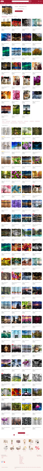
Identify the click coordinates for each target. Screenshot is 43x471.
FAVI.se (33, 467)
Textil (18, 444)
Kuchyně (37, 444)
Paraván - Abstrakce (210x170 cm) (5, 101)
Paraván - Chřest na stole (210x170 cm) (16, 43)
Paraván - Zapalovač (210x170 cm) (5, 72)
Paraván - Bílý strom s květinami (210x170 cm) (6, 137)
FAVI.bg (38, 467)
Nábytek (6, 444)
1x (25, 194)
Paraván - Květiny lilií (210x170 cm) (37, 427)
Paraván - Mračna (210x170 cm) (5, 43)
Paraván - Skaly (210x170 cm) (36, 398)
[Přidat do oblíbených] (9, 18)
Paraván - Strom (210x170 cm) (36, 137)
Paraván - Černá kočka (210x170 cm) (37, 72)
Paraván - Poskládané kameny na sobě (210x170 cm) (18, 311)
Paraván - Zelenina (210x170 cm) (5, 398)
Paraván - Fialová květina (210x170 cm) (6, 427)
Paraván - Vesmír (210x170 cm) (36, 101)
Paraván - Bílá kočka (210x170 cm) (37, 195)
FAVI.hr (29, 467)
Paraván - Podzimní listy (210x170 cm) (16, 282)
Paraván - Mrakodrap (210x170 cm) (16, 369)
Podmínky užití (21, 462)
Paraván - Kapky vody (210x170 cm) (26, 427)
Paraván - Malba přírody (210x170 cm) (16, 72)
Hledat (30, 1)
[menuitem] (1, 3)
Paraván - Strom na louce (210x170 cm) (26, 137)
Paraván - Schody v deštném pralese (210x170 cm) (18, 137)
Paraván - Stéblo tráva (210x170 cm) (5, 340)
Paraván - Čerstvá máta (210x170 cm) (16, 166)
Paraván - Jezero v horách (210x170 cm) (37, 224)
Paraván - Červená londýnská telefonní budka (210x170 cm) (19, 253)
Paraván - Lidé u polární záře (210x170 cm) (27, 72)
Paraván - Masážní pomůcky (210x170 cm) (27, 311)
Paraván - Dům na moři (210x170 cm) (16, 340)
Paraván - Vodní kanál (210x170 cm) (37, 340)
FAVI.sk (21, 467)
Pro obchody (20, 460)
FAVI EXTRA (20, 461)
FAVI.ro (25, 467)
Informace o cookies (21, 463)
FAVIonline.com (3, 467)
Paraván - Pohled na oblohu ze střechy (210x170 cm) (28, 224)
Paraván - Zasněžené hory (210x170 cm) (6, 311)
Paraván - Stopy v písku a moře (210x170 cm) (6, 166)
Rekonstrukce (31, 444)
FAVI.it (31, 467)
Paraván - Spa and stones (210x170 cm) (37, 166)
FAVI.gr (40, 467)
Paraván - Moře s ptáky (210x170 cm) (26, 43)
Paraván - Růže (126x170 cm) (15, 101)
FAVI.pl (23, 467)
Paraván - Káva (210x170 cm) (4, 224)
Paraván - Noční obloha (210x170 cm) (26, 195)
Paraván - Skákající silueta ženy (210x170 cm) (27, 398)
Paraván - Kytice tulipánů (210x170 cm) (26, 369)
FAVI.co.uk (35, 467)
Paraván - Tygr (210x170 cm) (4, 282)
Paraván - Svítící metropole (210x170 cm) (16, 427)
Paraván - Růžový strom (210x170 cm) (5, 195)
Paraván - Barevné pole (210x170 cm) (5, 369)
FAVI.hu (27, 467)
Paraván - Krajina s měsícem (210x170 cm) (37, 43)
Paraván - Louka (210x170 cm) (25, 340)
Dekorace (12, 444)
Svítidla (24, 444)
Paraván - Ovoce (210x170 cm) (25, 253)
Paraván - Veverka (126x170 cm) (26, 101)
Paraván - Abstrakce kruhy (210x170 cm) (16, 195)
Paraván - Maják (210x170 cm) (15, 224)
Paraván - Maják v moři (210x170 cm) (26, 166)
